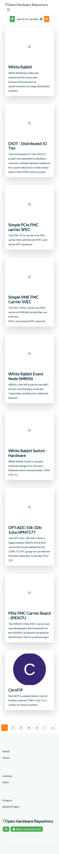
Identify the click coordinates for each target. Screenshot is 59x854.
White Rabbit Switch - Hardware (27, 453)
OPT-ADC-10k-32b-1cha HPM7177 (25, 530)
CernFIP (15, 690)
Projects (7, 800)
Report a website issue (28, 829)
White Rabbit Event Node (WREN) (25, 376)
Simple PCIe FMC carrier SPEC (23, 227)
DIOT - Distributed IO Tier (27, 146)
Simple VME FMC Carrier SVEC (23, 299)
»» (52, 727)
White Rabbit (20, 67)
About (6, 751)
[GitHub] (6, 829)
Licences (7, 775)
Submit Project (10, 806)
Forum (6, 757)
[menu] (8, 9)
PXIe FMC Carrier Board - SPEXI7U (29, 615)
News (5, 782)
